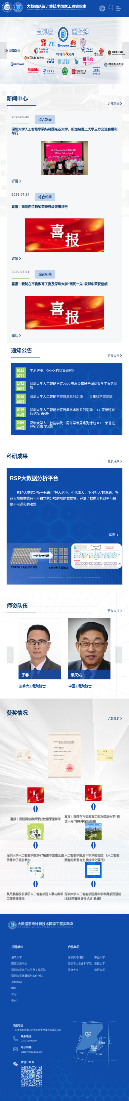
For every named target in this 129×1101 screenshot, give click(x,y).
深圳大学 (16, 982)
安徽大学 (99, 963)
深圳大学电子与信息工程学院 (28, 969)
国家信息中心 (19, 963)
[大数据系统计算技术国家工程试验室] (44, 8)
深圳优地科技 (76, 957)
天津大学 (73, 969)
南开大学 (99, 969)
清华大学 (16, 957)
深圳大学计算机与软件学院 (27, 975)
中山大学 (99, 957)
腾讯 (14, 988)
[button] (3, 50)
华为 (14, 994)
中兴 (14, 1000)
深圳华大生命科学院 (80, 963)
